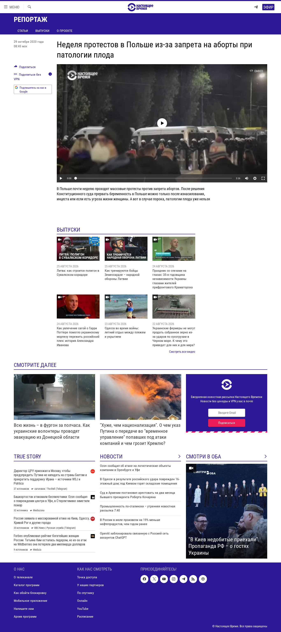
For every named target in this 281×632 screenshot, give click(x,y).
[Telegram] (256, 7)
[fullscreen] (263, 178)
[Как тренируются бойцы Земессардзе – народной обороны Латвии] (126, 249)
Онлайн (82, 601)
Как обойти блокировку (30, 593)
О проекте (64, 31)
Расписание (85, 616)
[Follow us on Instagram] (174, 579)
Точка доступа (87, 577)
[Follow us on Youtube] (164, 579)
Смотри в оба (203, 456)
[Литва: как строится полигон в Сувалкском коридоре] (78, 249)
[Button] (25, 68)
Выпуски (42, 31)
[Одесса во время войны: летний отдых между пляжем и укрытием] (126, 307)
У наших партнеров (90, 585)
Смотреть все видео (182, 352)
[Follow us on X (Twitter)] (154, 579)
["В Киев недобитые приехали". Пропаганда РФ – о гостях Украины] (226, 511)
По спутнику (85, 593)
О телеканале (23, 577)
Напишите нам (24, 609)
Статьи (22, 31)
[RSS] (193, 579)
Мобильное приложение (30, 601)
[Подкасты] (203, 579)
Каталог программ (26, 585)
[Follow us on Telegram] (183, 579)
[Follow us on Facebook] (144, 579)
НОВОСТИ (111, 456)
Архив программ (25, 616)
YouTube (82, 609)
